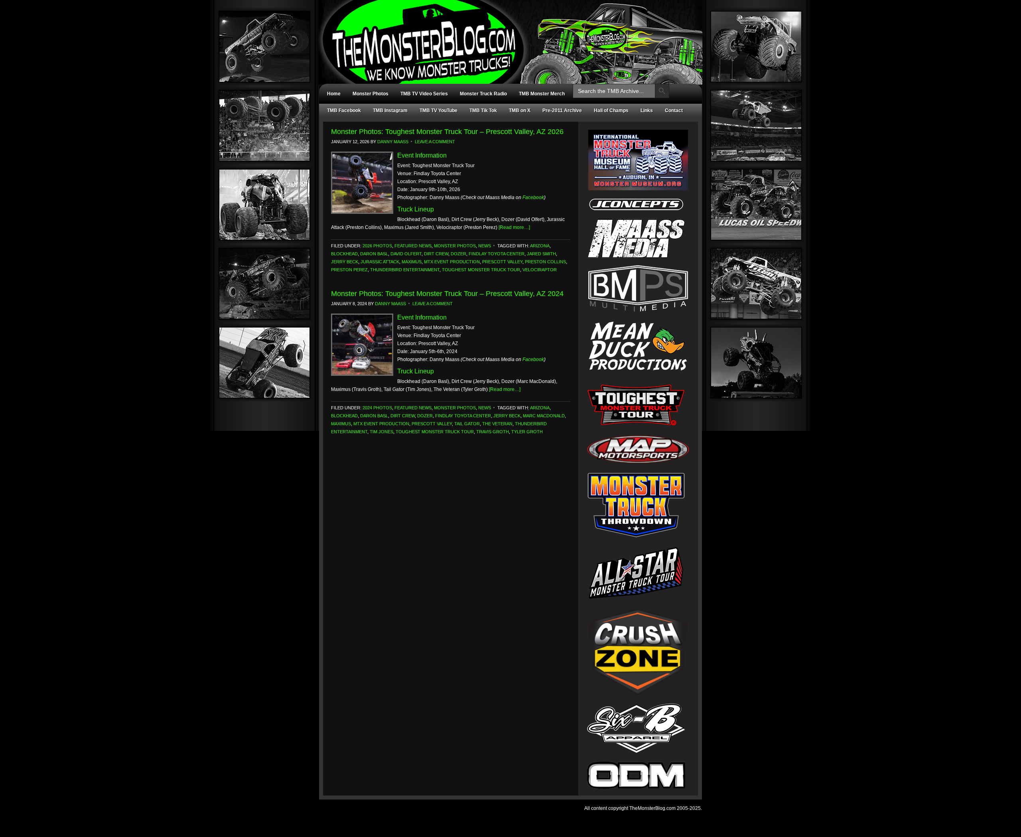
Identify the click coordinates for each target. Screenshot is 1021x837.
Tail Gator (467, 423)
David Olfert (406, 253)
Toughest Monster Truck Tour (481, 269)
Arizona (540, 245)
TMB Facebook (344, 110)
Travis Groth (492, 431)
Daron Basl (374, 253)
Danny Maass (392, 141)
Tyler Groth (527, 431)
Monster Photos (370, 94)
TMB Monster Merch (542, 94)
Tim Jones (381, 431)
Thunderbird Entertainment (405, 269)
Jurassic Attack (380, 261)
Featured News (413, 245)
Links (647, 110)
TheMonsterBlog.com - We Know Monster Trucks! (506, 35)
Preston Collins (545, 261)
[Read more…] (514, 227)
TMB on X (519, 110)
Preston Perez (349, 269)
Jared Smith (541, 253)
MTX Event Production (452, 261)
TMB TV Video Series (424, 94)
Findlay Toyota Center (496, 253)
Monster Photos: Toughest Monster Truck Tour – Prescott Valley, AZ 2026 (447, 132)
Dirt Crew (436, 253)
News (484, 245)
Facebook (533, 197)
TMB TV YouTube (438, 110)
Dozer (458, 253)
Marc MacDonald (544, 415)
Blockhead (344, 253)
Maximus (412, 261)
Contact (674, 110)
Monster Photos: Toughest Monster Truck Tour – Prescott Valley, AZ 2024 (447, 294)
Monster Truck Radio (483, 94)
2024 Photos (377, 407)
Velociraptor (539, 269)
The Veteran (497, 423)
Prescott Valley (502, 261)
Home (334, 94)
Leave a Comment (435, 141)
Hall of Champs (611, 110)
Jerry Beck (344, 261)
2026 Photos (377, 245)
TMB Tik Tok (483, 110)
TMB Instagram (390, 110)
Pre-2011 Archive (562, 110)
